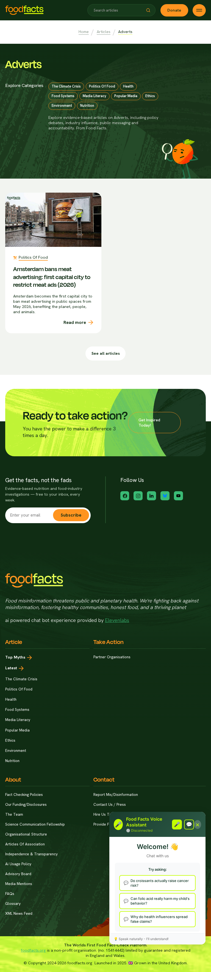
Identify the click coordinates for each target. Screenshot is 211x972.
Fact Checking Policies (24, 794)
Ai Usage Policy (18, 864)
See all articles (105, 353)
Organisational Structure (26, 834)
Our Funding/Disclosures (26, 804)
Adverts (125, 31)
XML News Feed (18, 913)
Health (10, 699)
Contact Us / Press (109, 804)
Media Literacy (17, 719)
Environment (15, 750)
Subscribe (71, 515)
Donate (174, 10)
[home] (24, 10)
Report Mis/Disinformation (115, 794)
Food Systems (17, 709)
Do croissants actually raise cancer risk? (160, 883)
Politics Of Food (18, 689)
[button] (148, 10)
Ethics (10, 740)
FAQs (9, 893)
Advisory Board (18, 874)
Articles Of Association (25, 844)
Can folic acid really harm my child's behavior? (160, 900)
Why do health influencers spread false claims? (159, 919)
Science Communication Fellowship (35, 824)
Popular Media (17, 730)
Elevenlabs (117, 620)
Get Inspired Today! (149, 422)
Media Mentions (18, 883)
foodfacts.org (33, 950)
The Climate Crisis (21, 678)
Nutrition (12, 760)
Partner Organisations (112, 657)
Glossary (13, 903)
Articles (103, 31)
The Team (14, 814)
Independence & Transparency (31, 854)
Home (84, 31)
